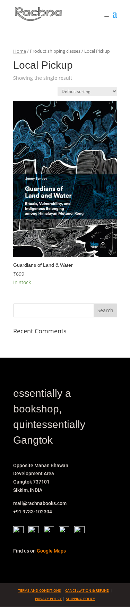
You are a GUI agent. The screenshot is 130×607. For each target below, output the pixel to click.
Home (19, 51)
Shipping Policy (80, 598)
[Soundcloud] (79, 531)
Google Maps (51, 551)
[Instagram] (51, 531)
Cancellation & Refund (87, 590)
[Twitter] (35, 531)
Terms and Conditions (39, 590)
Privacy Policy (48, 598)
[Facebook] (20, 531)
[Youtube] (66, 531)
